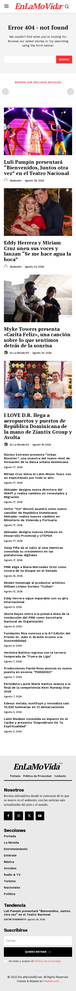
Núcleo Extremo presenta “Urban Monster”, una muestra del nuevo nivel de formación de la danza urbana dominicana (37, 458)
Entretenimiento (15, 919)
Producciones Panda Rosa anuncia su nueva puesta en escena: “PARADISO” (38, 670)
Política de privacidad (47, 961)
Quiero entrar (35, 951)
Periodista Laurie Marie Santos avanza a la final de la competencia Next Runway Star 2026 (37, 687)
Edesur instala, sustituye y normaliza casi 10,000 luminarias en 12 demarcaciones (36, 705)
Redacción (16, 180)
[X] (29, 816)
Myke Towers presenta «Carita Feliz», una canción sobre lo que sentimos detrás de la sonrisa (37, 337)
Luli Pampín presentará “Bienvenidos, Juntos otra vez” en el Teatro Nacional (36, 167)
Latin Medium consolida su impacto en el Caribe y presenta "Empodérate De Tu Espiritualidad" (36, 722)
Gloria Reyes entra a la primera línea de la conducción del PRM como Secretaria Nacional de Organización (36, 617)
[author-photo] (6, 180)
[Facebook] (8, 816)
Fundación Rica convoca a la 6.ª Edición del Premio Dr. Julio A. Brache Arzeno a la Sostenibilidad (37, 637)
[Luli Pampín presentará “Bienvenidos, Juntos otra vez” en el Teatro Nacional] (38, 131)
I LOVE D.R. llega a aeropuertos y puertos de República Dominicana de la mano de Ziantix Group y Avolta (38, 426)
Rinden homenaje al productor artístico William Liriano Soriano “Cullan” (34, 584)
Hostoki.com (51, 981)
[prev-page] (5, 91)
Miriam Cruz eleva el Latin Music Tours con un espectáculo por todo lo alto (37, 476)
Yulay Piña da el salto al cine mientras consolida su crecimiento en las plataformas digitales (33, 551)
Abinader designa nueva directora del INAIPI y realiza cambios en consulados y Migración (35, 493)
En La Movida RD (19, 352)
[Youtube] (40, 816)
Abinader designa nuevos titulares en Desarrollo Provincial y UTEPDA (33, 534)
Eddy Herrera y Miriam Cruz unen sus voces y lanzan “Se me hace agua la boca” (37, 251)
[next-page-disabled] (70, 91)
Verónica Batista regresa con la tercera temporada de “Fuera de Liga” (35, 654)
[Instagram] (18, 816)
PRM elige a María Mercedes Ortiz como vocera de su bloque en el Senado (35, 569)
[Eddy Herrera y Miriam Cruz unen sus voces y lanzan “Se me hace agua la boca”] (38, 212)
